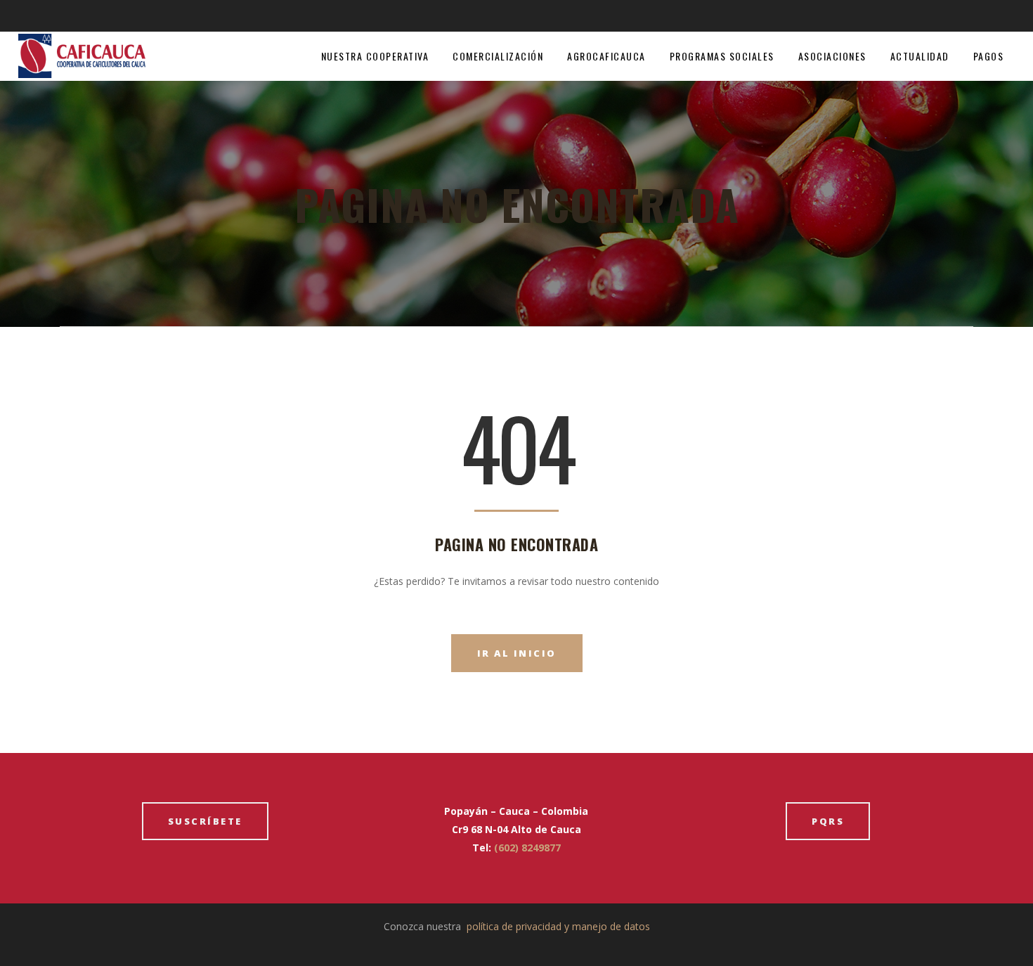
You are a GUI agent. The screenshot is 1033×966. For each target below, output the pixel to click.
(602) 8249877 (527, 847)
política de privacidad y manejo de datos (558, 926)
